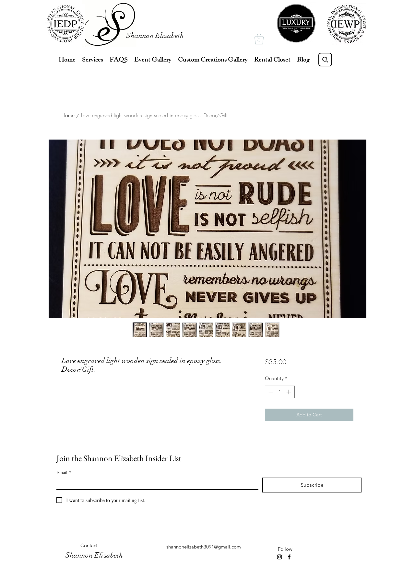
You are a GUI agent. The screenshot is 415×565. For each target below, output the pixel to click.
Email (63, 472)
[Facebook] (289, 557)
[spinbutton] (279, 392)
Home (68, 115)
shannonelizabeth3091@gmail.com (203, 547)
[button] (259, 39)
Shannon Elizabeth (155, 35)
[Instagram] (279, 557)
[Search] (325, 59)
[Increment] (289, 392)
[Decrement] (270, 392)
